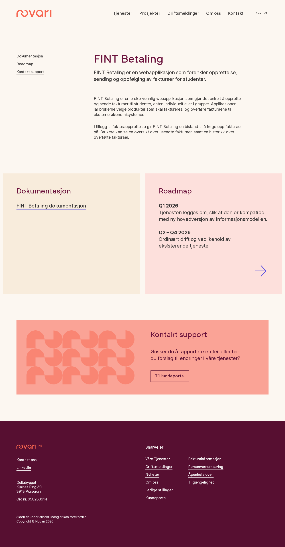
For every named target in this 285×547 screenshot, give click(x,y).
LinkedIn (23, 468)
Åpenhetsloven (201, 474)
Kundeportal (156, 498)
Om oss (213, 14)
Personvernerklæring (205, 467)
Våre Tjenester (157, 459)
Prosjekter (149, 14)
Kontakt (236, 14)
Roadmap (24, 64)
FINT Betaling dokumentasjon (51, 205)
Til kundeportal (170, 376)
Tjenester (122, 14)
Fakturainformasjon (204, 459)
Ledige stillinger (159, 490)
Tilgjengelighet (201, 482)
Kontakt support (30, 72)
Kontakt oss (26, 460)
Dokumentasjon (29, 56)
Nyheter (152, 474)
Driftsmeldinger (183, 14)
